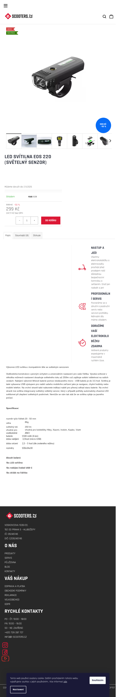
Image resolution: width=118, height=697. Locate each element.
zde (65, 681)
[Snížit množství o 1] (19, 220)
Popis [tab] (8, 235)
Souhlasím (97, 680)
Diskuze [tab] (37, 235)
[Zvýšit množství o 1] (34, 220)
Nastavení (18, 689)
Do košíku (50, 220)
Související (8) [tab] (22, 235)
